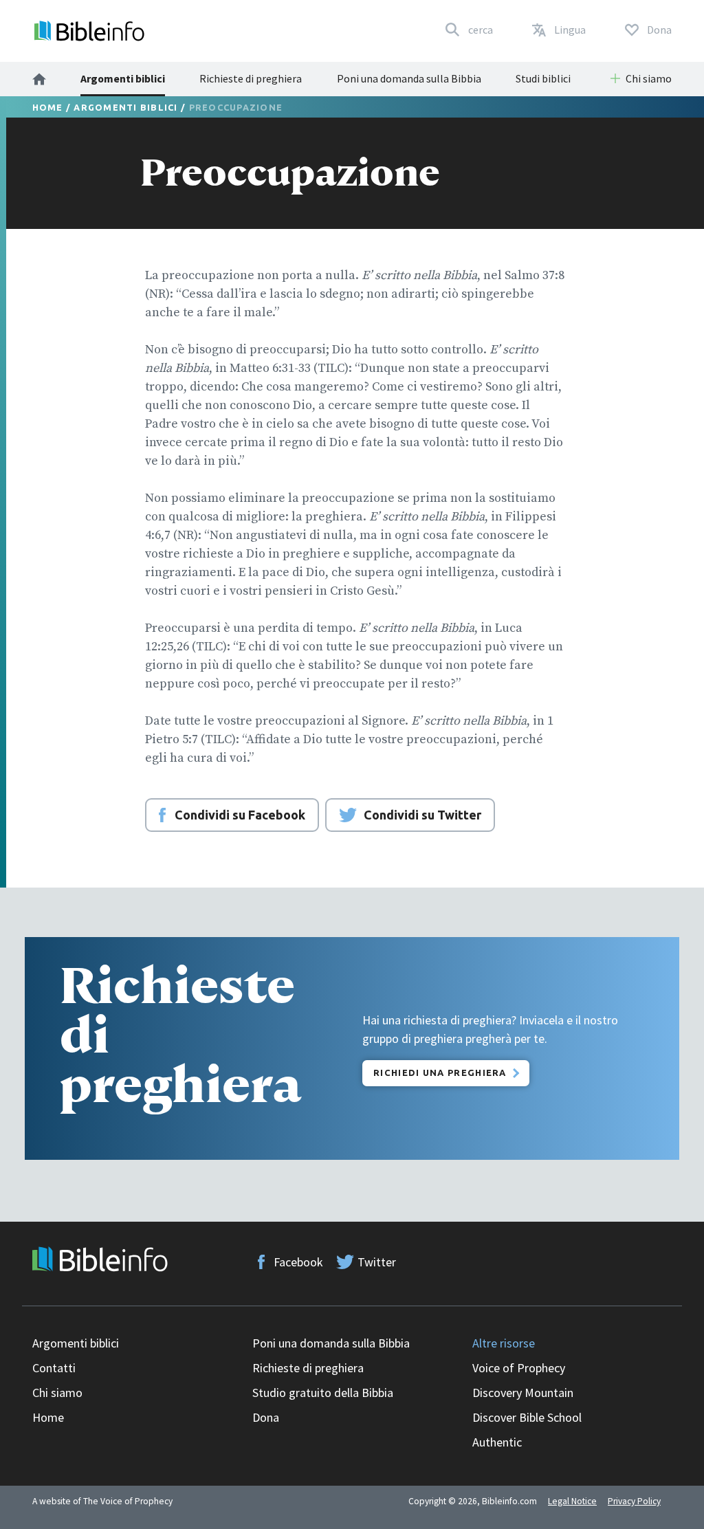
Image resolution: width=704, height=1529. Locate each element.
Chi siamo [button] (649, 78)
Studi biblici (543, 78)
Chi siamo (57, 1392)
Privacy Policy (634, 1501)
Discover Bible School (527, 1417)
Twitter (377, 1262)
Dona (265, 1417)
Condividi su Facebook (240, 815)
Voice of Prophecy (518, 1368)
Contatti (54, 1368)
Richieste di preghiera (250, 78)
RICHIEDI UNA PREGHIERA (440, 1072)
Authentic (497, 1442)
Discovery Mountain (522, 1392)
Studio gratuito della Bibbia (322, 1392)
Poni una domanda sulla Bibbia (409, 78)
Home (47, 107)
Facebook (298, 1262)
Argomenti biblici (122, 78)
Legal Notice (572, 1501)
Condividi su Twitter (422, 815)
